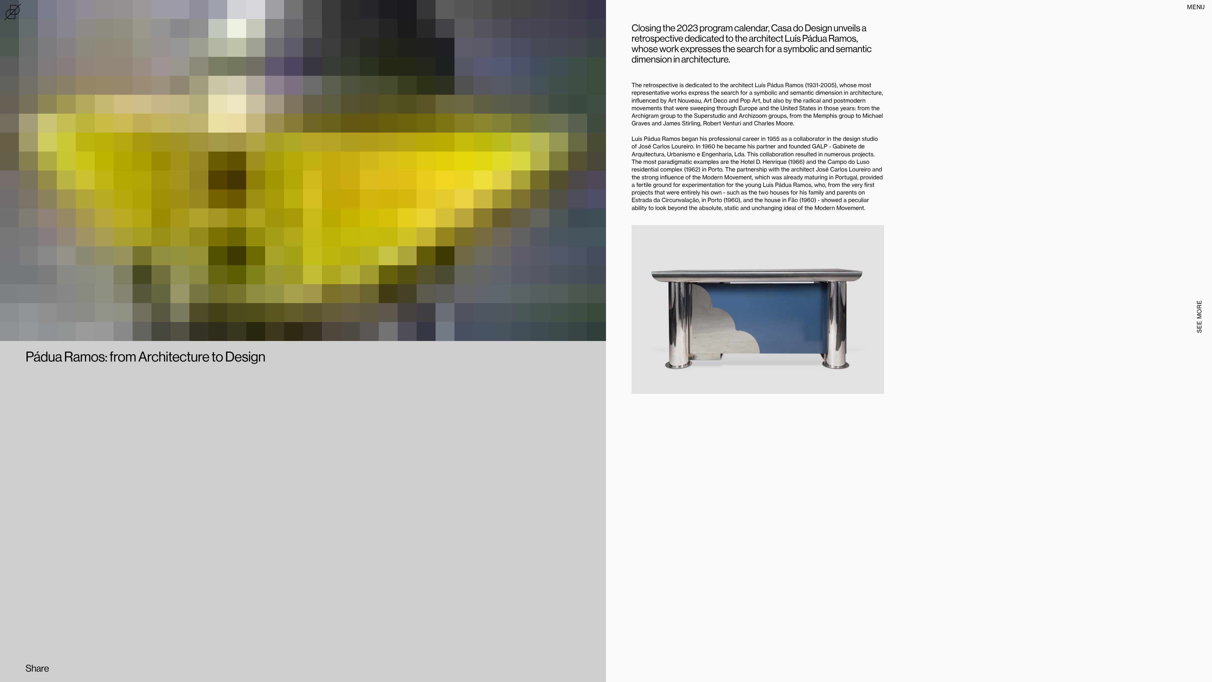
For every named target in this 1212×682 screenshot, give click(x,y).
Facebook (70, 668)
